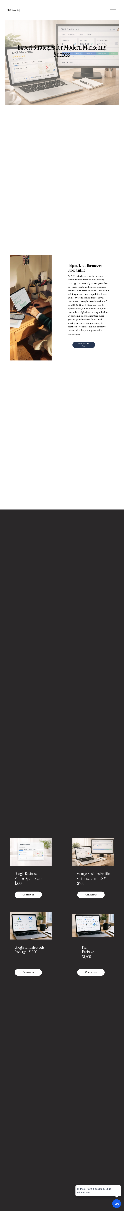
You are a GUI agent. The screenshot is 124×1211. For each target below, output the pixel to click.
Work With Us (84, 345)
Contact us (28, 895)
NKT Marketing (13, 10)
